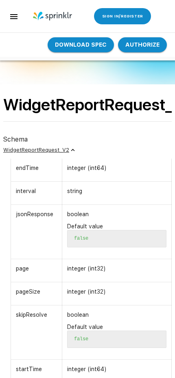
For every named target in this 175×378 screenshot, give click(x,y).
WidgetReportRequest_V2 (36, 150)
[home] (53, 16)
